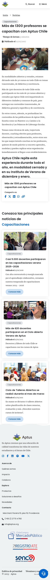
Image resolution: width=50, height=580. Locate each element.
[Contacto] (43, 573)
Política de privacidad (12, 571)
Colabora (6, 480)
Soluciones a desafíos (11, 496)
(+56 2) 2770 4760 (13, 518)
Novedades (7, 502)
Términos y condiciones (37, 571)
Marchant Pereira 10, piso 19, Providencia (21, 513)
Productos (6, 491)
